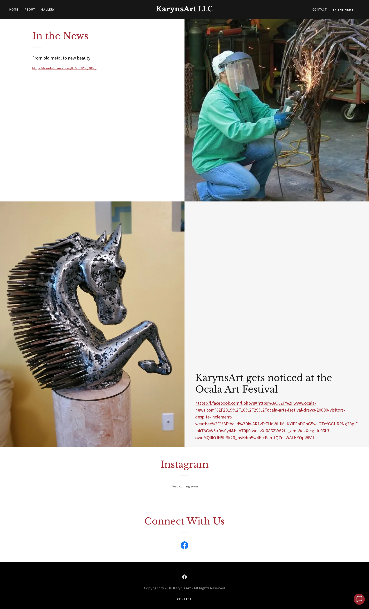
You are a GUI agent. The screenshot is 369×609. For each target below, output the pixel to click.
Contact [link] (319, 9)
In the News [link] (343, 9)
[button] (359, 599)
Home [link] (13, 9)
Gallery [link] (48, 9)
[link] (184, 10)
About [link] (30, 9)
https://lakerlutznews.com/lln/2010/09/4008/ (64, 68)
